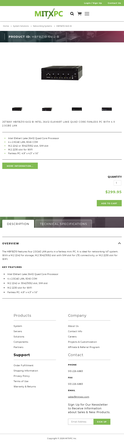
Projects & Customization (82, 342)
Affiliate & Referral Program (84, 347)
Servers (18, 331)
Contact (75, 355)
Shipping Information (26, 370)
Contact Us (114, 3)
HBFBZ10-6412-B (64, 26)
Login (87, 3)
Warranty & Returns (25, 386)
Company (77, 316)
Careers (72, 336)
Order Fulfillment (24, 365)
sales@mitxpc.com (78, 396)
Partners (18, 347)
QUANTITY (115, 176)
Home (6, 26)
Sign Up (97, 3)
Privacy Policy (22, 376)
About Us (73, 326)
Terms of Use (21, 381)
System (18, 326)
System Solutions (21, 26)
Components (21, 342)
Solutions (19, 336)
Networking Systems (42, 26)
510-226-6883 (75, 371)
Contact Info (75, 331)
